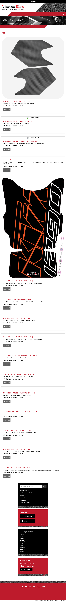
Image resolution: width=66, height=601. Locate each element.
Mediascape (56, 600)
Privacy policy (63, 600)
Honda (22, 540)
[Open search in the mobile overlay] (33, 486)
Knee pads (22, 497)
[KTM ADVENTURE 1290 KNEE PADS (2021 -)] (33, 304)
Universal (22, 549)
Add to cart (7, 109)
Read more (7, 345)
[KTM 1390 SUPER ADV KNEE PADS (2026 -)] (33, 74)
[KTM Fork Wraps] (33, 165)
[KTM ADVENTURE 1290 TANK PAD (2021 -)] (33, 235)
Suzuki (21, 545)
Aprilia (22, 534)
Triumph (22, 547)
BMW (21, 536)
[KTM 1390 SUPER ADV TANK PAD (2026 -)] (33, 125)
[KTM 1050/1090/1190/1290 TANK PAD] (33, 322)
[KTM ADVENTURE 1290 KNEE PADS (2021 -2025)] (33, 378)
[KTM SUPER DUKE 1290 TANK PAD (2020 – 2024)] (33, 397)
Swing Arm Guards (25, 502)
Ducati (22, 538)
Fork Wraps (23, 500)
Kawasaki (22, 542)
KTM (21, 544)
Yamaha (22, 551)
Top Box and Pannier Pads (27, 493)
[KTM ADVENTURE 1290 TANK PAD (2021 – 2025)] (33, 360)
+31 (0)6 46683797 (29, 563)
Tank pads (22, 495)
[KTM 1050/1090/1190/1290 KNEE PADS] (33, 435)
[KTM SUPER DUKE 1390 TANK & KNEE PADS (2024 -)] (33, 145)
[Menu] (63, 14)
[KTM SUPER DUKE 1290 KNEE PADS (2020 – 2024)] (33, 416)
